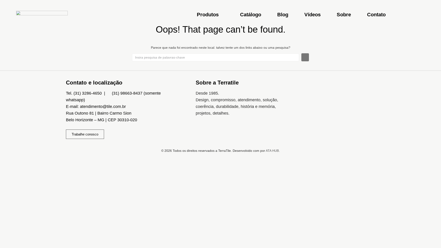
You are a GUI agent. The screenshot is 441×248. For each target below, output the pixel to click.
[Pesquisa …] (428, 14)
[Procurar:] (215, 57)
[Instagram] (201, 131)
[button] (210, 14)
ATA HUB (272, 150)
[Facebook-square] (215, 131)
